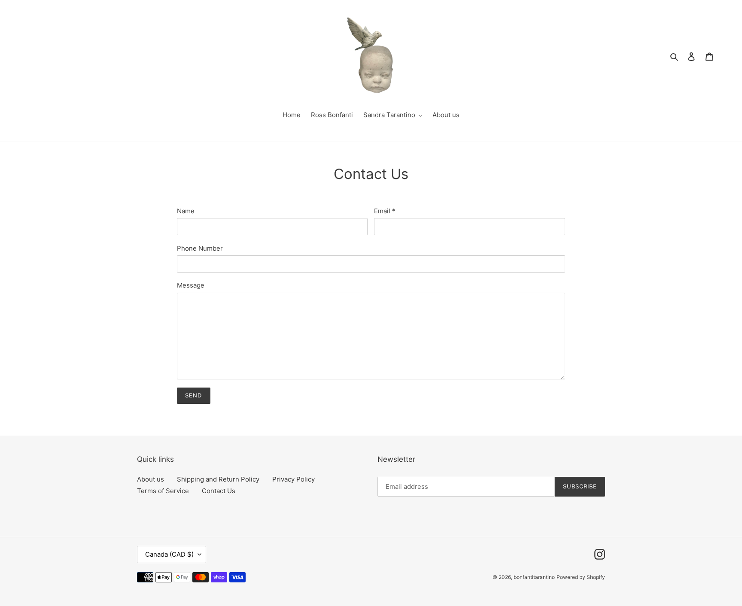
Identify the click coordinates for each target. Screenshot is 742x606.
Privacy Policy (293, 479)
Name (186, 211)
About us (150, 479)
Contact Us (218, 491)
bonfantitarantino (534, 577)
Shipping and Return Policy (218, 479)
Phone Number (200, 248)
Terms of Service (163, 491)
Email (384, 211)
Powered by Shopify (580, 577)
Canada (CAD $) (169, 554)
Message (190, 285)
